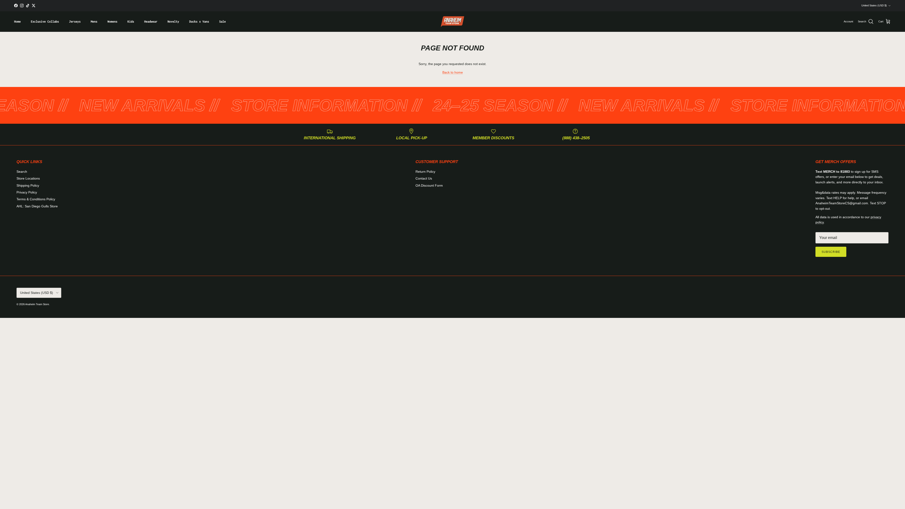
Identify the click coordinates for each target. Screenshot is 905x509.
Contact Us (423, 178)
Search (21, 171)
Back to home (452, 72)
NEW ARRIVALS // (111, 105)
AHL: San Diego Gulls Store (37, 206)
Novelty (173, 21)
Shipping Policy (27, 185)
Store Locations (28, 178)
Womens (112, 21)
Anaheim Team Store (37, 304)
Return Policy (425, 171)
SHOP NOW (484, 6)
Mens (94, 21)
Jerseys (75, 21)
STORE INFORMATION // (289, 105)
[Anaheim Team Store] (452, 21)
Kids (131, 21)
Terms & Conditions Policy (35, 199)
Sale (222, 21)
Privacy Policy (26, 192)
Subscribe (831, 252)
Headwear (150, 21)
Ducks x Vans (199, 21)
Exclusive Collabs (45, 21)
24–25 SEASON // (463, 105)
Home (17, 21)
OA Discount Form (429, 185)
